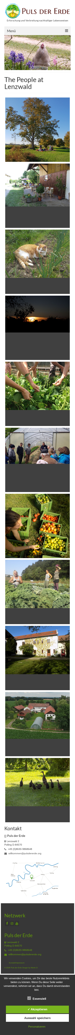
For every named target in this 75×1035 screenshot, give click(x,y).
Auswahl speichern (37, 1018)
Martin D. (34, 968)
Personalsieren (36, 1026)
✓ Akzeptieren (37, 1009)
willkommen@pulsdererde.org (24, 853)
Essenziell (39, 998)
